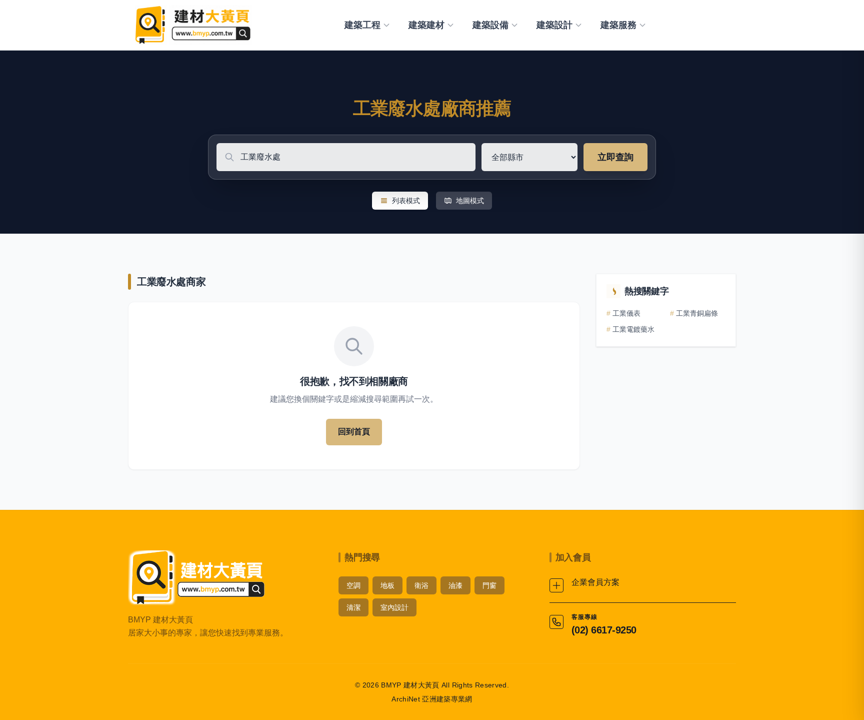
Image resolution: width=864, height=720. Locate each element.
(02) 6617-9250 (604, 629)
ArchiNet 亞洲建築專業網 (432, 699)
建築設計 (554, 25)
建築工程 (362, 25)
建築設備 (490, 25)
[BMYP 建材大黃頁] (192, 25)
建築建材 (426, 25)
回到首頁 (354, 431)
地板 (387, 585)
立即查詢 (616, 157)
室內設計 (394, 607)
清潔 (353, 607)
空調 (353, 585)
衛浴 (421, 585)
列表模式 (406, 201)
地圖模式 (470, 201)
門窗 (489, 585)
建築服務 (618, 25)
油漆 (455, 585)
